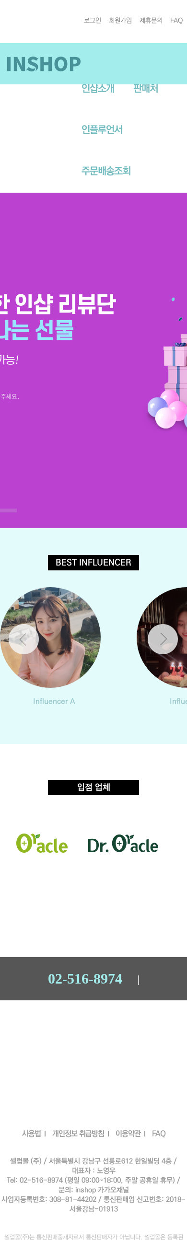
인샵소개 (98, 88)
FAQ (176, 20)
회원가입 (120, 20)
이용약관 (128, 1133)
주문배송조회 (106, 170)
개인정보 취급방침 (78, 1133)
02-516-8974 (85, 979)
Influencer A (54, 701)
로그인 (92, 20)
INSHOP (44, 64)
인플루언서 (102, 129)
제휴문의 (151, 20)
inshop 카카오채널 (102, 1190)
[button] (163, 639)
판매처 (145, 88)
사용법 (31, 1133)
